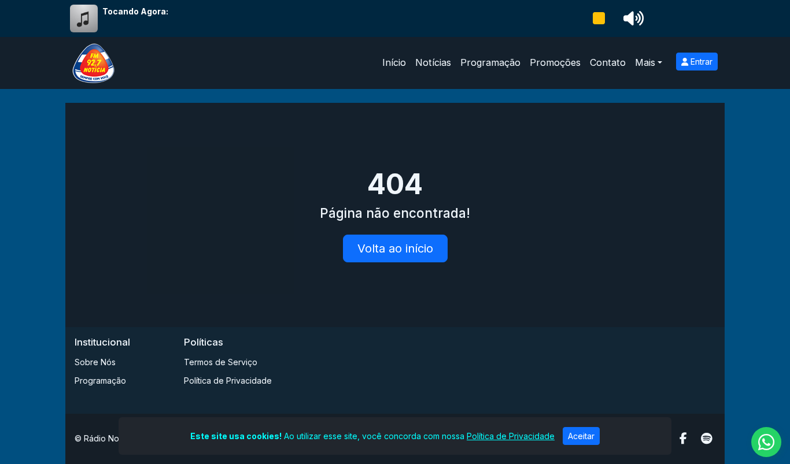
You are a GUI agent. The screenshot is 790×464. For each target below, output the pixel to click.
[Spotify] (706, 439)
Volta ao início (395, 248)
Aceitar (581, 436)
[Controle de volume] (631, 18)
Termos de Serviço (220, 362)
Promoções (555, 62)
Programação (490, 62)
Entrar (700, 61)
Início (394, 62)
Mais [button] (645, 62)
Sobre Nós (95, 362)
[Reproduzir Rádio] (598, 18)
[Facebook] (683, 439)
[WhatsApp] (766, 442)
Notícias (433, 62)
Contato (608, 62)
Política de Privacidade (228, 380)
